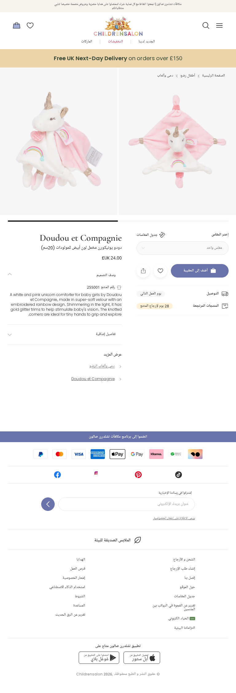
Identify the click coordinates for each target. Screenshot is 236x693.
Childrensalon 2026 (94, 674)
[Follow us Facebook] (57, 476)
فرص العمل (77, 568)
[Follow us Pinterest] (138, 476)
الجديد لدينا (147, 41)
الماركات (86, 41)
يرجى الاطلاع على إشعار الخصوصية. (174, 518)
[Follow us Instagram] (97, 476)
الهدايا (81, 559)
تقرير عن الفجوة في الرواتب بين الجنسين (173, 607)
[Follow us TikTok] (178, 476)
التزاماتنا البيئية (184, 628)
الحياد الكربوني (181, 618)
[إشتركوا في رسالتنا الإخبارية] (48, 504)
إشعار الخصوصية (74, 578)
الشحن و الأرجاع (184, 559)
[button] (206, 25)
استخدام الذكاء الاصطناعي (67, 587)
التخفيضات (115, 41)
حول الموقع (187, 587)
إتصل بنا (189, 578)
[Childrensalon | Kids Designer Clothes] (118, 23)
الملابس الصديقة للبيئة (112, 540)
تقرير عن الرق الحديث (70, 614)
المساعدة (79, 605)
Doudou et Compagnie (81, 237)
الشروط (80, 596)
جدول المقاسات (184, 596)
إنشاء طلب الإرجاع (182, 568)
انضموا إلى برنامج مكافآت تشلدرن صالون (118, 436)
